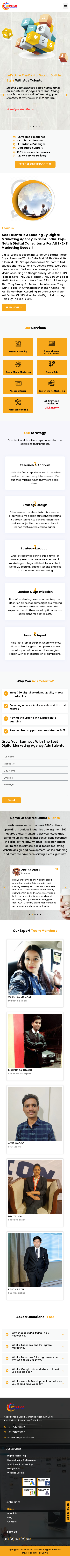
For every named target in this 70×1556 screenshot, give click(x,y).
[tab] (35, 1334)
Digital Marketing (16, 1455)
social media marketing (18, 372)
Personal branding (18, 409)
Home (10, 1509)
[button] (65, 6)
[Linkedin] (23, 1539)
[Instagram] (17, 1539)
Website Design (15, 1472)
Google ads (13, 1468)
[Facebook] (6, 1539)
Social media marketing (20, 1464)
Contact (12, 1521)
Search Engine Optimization (22, 1460)
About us (12, 1513)
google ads (52, 372)
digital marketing (18, 351)
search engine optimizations (51, 352)
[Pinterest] (28, 1539)
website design (18, 391)
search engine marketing (52, 391)
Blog (9, 1517)
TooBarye (42, 1552)
